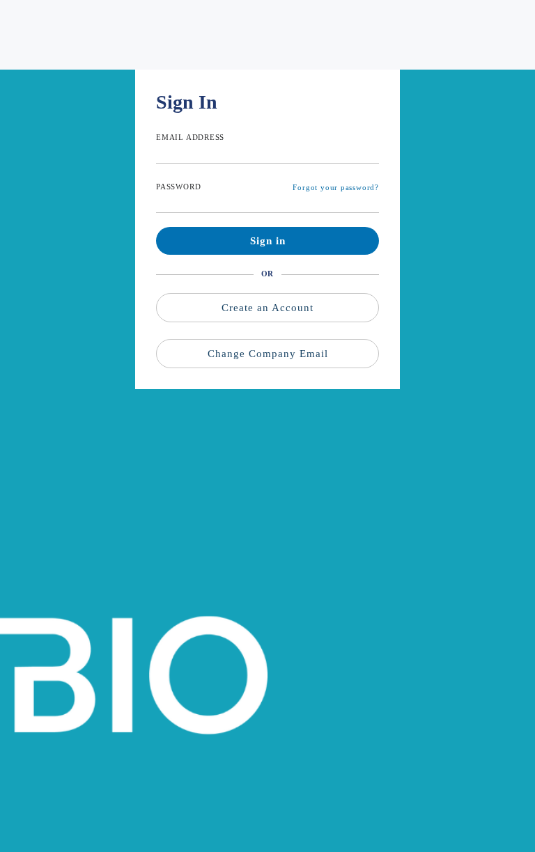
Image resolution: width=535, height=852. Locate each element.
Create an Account (267, 307)
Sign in (268, 240)
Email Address (190, 137)
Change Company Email (268, 353)
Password (178, 186)
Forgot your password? (336, 187)
